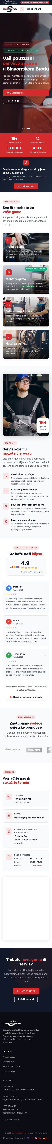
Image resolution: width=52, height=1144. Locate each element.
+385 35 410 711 (22, 799)
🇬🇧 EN (38, 1138)
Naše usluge (13, 101)
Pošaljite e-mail (26, 999)
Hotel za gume (9, 1071)
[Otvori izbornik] (46, 9)
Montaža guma (9, 1062)
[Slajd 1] (22, 128)
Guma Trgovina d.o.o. (20, 1133)
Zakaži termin (17, 93)
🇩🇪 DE (46, 1138)
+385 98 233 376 (22, 802)
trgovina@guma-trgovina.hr (29, 817)
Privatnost (8, 1138)
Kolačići (19, 1138)
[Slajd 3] (28, 128)
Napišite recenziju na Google (27, 697)
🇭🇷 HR (30, 1138)
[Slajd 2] (24, 128)
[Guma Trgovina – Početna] (10, 9)
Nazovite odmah (26, 186)
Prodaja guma (9, 1057)
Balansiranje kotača (11, 1066)
